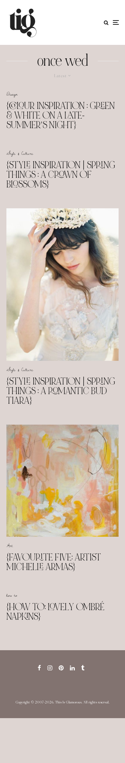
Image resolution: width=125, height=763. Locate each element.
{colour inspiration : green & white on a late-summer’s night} (60, 115)
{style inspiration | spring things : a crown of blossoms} (60, 174)
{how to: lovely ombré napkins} (55, 611)
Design (12, 94)
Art (9, 545)
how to (11, 595)
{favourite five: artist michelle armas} (53, 562)
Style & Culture (19, 153)
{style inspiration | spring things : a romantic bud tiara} (60, 391)
